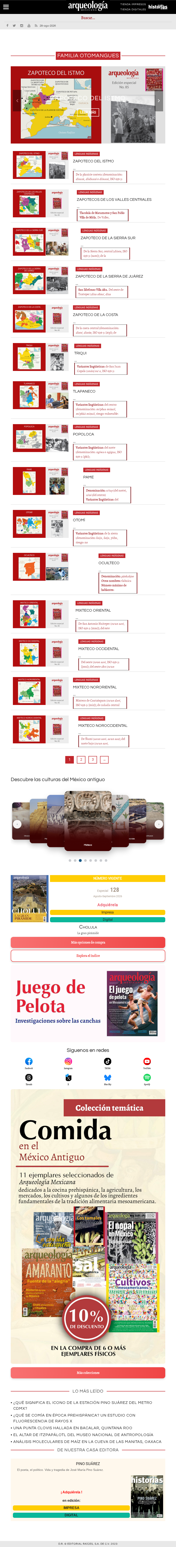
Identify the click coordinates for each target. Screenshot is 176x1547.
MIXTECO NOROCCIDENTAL (102, 726)
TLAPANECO (84, 391)
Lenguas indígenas (86, 154)
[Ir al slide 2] (75, 860)
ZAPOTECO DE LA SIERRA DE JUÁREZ (109, 276)
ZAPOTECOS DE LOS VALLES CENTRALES (114, 200)
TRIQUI (80, 353)
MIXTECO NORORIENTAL (95, 687)
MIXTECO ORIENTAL (93, 610)
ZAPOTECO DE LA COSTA (95, 315)
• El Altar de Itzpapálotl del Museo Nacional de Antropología (82, 1435)
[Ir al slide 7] (101, 860)
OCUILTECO (109, 563)
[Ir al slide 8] (106, 860)
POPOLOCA (83, 434)
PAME (88, 477)
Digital (108, 920)
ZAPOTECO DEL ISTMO (93, 161)
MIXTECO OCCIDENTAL (98, 649)
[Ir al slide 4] (85, 860)
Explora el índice (88, 955)
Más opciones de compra (88, 942)
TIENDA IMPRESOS (133, 5)
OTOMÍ (79, 520)
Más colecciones (88, 1372)
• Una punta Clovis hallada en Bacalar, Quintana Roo (71, 1428)
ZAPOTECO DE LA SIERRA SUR (108, 238)
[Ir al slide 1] (70, 860)
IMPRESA (71, 1508)
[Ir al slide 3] (80, 860)
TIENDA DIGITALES (133, 10)
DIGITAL (71, 1515)
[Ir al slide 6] (95, 860)
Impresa (108, 912)
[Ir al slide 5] (90, 860)
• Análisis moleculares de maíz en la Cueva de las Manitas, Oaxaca (86, 1442)
